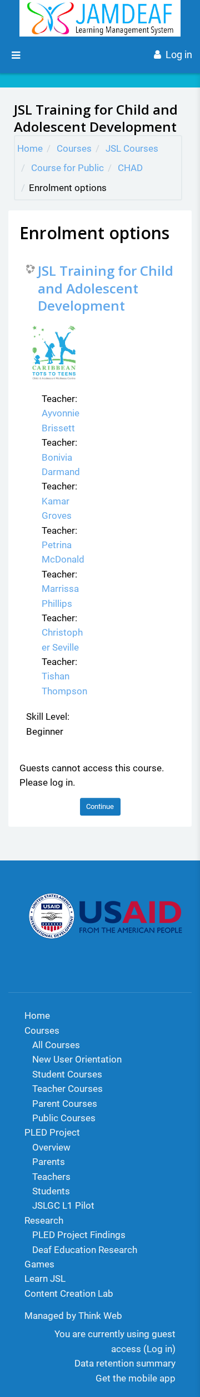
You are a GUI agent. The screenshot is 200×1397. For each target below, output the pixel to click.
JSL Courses (132, 148)
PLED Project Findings (79, 1234)
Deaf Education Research (84, 1249)
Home (30, 148)
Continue (100, 806)
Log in (179, 54)
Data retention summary (125, 1363)
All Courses (56, 1044)
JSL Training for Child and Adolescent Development (105, 288)
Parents (48, 1161)
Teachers (51, 1176)
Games (39, 1264)
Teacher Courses (67, 1088)
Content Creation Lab (68, 1293)
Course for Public (67, 167)
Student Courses (67, 1074)
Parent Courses (64, 1103)
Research (43, 1220)
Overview (51, 1147)
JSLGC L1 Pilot (63, 1205)
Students (51, 1191)
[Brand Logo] (100, 18)
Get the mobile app (136, 1378)
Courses (74, 148)
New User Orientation (77, 1059)
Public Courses (64, 1117)
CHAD (130, 167)
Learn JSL (45, 1278)
